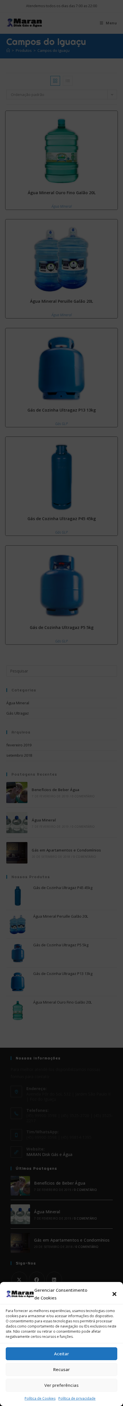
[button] (114, 1294)
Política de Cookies (40, 1398)
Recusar (61, 1369)
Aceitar (61, 1353)
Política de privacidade (77, 1398)
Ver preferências (61, 1385)
